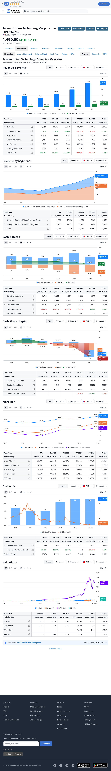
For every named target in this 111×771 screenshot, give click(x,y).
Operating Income (58, 113)
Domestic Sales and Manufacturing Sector (39, 207)
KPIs (72, 54)
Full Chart (65, 28)
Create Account (63, 711)
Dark (19, 754)
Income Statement (24, 54)
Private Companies (11, 720)
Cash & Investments (45, 283)
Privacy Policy (89, 720)
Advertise (61, 724)
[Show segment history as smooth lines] (27, 166)
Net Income (73, 113)
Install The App (36, 720)
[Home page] (13, 11)
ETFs (5, 715)
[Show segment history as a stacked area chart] (21, 166)
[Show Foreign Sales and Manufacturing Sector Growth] (5, 224)
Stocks (6, 707)
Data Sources (62, 720)
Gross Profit (43, 113)
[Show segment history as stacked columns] (24, 166)
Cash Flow (54, 54)
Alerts (91, 28)
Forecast (34, 48)
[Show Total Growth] (5, 229)
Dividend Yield (65, 532)
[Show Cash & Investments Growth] (5, 296)
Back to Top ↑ (55, 648)
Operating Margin (43, 447)
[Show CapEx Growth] (5, 385)
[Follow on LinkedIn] (67, 765)
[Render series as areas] (27, 73)
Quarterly (96, 54)
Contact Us (88, 711)
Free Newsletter (36, 711)
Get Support (35, 715)
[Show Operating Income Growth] (5, 140)
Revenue (32, 113)
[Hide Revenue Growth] (5, 127)
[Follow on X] (61, 765)
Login (59, 707)
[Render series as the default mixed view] (21, 242)
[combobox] (55, 11)
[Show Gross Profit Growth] (5, 135)
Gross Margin (28, 447)
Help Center (62, 728)
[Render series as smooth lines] (24, 73)
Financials (21, 48)
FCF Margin (86, 447)
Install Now (104, 4)
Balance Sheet (41, 54)
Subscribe (46, 744)
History (70, 48)
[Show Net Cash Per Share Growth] (5, 313)
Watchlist (79, 28)
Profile (80, 48)
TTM (105, 54)
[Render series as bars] (21, 73)
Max (15, 73)
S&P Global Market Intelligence (29, 643)
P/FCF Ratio (62, 608)
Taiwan (7, 35)
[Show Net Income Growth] (5, 144)
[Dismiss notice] (2, 4)
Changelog (61, 715)
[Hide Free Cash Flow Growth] (5, 389)
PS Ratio (73, 608)
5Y (6, 73)
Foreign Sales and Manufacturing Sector (73, 207)
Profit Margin (73, 447)
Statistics (46, 48)
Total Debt (60, 283)
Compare (103, 28)
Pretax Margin (59, 447)
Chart (90, 48)
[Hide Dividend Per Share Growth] (5, 545)
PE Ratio (39, 608)
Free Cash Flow (70, 367)
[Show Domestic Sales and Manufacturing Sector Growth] (5, 220)
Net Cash (71, 283)
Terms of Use (89, 715)
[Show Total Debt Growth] (5, 300)
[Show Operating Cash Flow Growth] (5, 380)
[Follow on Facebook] (54, 765)
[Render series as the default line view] (21, 407)
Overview (8, 48)
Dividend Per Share (49, 532)
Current (48, 236)
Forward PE (50, 608)
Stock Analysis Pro (37, 707)
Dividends (59, 48)
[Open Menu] (3, 11)
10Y (10, 73)
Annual (85, 54)
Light (9, 754)
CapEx (58, 367)
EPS (82, 113)
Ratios (64, 54)
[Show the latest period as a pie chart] (30, 166)
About (86, 707)
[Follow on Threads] (73, 765)
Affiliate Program (91, 724)
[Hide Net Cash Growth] (5, 305)
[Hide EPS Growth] (5, 148)
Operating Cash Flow (44, 367)
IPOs (5, 711)
